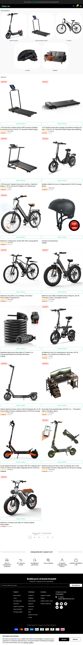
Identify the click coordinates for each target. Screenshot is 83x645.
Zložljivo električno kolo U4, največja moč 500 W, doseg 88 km (61, 185)
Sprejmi (64, 639)
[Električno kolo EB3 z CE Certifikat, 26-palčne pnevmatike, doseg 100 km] (20, 269)
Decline (75, 639)
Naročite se (76, 585)
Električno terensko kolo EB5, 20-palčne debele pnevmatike (17, 524)
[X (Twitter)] (61, 607)
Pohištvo (55, 70)
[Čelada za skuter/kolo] (62, 214)
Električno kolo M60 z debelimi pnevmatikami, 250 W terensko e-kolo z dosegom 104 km (60, 297)
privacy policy (28, 643)
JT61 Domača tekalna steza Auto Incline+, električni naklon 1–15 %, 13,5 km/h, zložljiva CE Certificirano (18, 185)
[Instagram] (61, 603)
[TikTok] (65, 603)
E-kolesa (69, 40)
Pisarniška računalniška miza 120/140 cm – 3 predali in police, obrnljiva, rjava (61, 410)
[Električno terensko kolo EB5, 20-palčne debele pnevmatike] (20, 496)
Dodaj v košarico (20, 124)
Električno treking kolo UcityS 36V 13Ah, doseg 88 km (19, 241)
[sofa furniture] (55, 56)
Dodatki (27, 70)
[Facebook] (57, 603)
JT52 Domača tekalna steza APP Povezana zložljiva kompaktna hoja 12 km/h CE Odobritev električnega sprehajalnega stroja (19, 128)
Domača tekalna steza (41, 40)
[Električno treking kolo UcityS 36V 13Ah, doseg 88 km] (20, 214)
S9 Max (37, 2)
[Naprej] (52, 537)
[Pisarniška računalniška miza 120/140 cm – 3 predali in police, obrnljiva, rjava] (62, 382)
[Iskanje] (73, 6)
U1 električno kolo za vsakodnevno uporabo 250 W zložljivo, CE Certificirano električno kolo (60, 353)
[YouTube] (57, 607)
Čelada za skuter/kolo (50, 241)
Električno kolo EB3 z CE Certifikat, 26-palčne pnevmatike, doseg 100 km (16, 297)
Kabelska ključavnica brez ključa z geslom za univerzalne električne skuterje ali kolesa (16, 353)
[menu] (81, 6)
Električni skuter (14, 40)
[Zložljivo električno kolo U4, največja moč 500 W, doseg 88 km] (62, 157)
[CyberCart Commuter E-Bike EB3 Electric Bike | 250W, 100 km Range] (69, 26)
